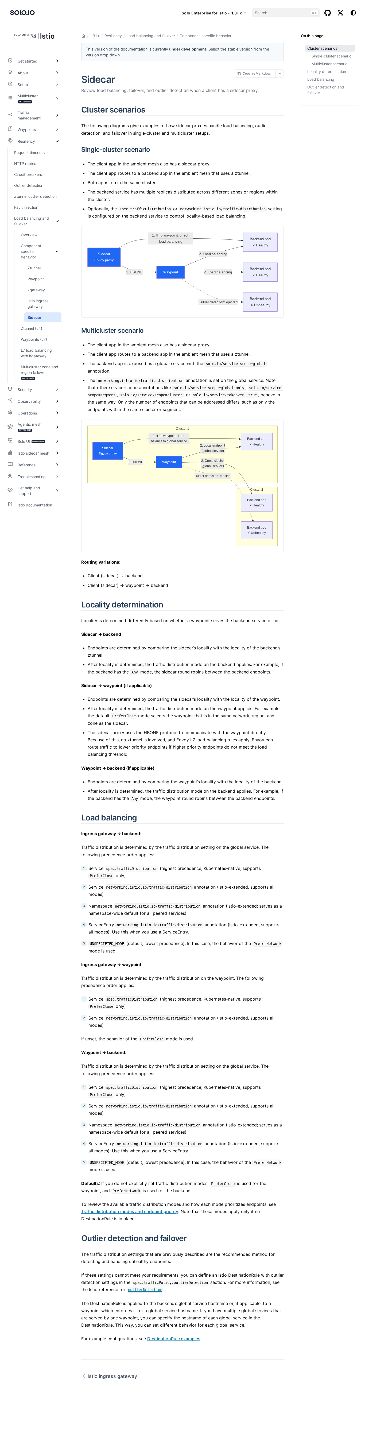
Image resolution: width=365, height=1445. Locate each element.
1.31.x (95, 35)
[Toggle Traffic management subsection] (57, 115)
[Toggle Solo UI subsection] (57, 441)
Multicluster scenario (329, 63)
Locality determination (326, 71)
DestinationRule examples (173, 1338)
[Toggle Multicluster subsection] (57, 98)
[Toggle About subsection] (57, 72)
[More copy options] (280, 74)
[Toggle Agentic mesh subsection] (57, 427)
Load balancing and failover (150, 35)
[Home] (83, 36)
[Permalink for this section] (151, 109)
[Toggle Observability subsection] (57, 401)
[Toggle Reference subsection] (57, 464)
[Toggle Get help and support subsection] (57, 490)
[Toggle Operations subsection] (57, 413)
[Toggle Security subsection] (57, 389)
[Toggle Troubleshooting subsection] (57, 476)
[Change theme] (353, 12)
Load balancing (320, 79)
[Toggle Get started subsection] (57, 61)
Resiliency (113, 35)
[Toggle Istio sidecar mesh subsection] (57, 453)
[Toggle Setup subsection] (57, 84)
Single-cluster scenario (331, 56)
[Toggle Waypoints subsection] (57, 129)
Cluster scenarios (322, 48)
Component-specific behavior (205, 35)
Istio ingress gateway (112, 1376)
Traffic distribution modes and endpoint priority (129, 1211)
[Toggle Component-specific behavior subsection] (57, 251)
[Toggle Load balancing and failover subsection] (57, 221)
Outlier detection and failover (325, 90)
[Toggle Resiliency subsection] (57, 141)
